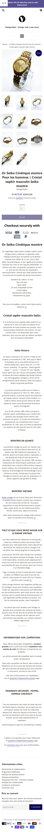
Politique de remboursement (13, 774)
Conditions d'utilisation (11, 785)
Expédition (19, 198)
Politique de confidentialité (12, 782)
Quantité (22, 205)
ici (26, 307)
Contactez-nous (13, 745)
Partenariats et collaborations (13, 769)
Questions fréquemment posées (22, 678)
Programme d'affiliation (11, 772)
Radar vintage (7, 497)
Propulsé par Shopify (33, 820)
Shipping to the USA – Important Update (17, 780)
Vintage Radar (22, 820)
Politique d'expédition (10, 777)
